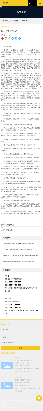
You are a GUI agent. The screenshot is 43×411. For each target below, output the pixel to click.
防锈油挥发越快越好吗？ (9, 225)
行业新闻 (15, 21)
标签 (18, 407)
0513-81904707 (15, 282)
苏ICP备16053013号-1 (8, 405)
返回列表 (7, 27)
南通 (14, 407)
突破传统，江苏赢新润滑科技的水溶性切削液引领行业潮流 (20, 256)
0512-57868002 (15, 304)
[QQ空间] (16, 38)
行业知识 (5, 21)
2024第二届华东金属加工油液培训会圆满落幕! (17, 249)
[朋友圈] (9, 38)
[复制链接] (19, 38)
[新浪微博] (2, 38)
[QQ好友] (13, 38)
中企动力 (10, 407)
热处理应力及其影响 (7, 230)
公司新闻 (24, 21)
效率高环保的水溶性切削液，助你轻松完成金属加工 (19, 261)
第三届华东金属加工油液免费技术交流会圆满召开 (18, 243)
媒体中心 (21, 12)
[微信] (6, 38)
